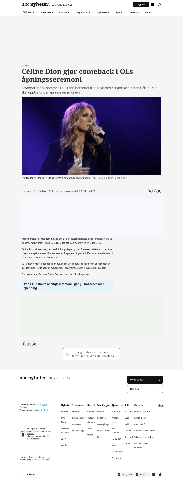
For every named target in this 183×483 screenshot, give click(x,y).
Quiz (127, 417)
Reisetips (101, 417)
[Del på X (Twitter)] (154, 191)
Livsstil (63, 12)
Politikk (64, 445)
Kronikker (76, 424)
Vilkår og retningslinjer (144, 437)
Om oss (133, 12)
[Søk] (159, 4)
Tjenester (102, 12)
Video (148, 12)
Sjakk (127, 424)
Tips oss (134, 388)
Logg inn (141, 4)
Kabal (127, 443)
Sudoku (128, 430)
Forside (64, 411)
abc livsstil (144, 474)
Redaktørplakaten (38, 431)
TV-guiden (116, 438)
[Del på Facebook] (150, 191)
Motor (90, 434)
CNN (98, 242)
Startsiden (116, 411)
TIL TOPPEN (26, 474)
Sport (63, 438)
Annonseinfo (140, 424)
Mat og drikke (103, 430)
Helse (89, 428)
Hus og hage (103, 424)
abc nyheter (126, 474)
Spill (118, 12)
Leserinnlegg (78, 430)
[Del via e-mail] (159, 191)
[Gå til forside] (76, 4)
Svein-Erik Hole (42, 410)
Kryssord (129, 437)
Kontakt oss (136, 379)
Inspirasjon (81, 12)
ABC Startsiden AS (44, 460)
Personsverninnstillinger (145, 430)
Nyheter (27, 12)
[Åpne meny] (152, 4)
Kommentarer (78, 417)
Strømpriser (117, 451)
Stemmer (45, 12)
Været (114, 445)
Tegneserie (117, 458)
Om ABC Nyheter (142, 411)
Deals (100, 437)
